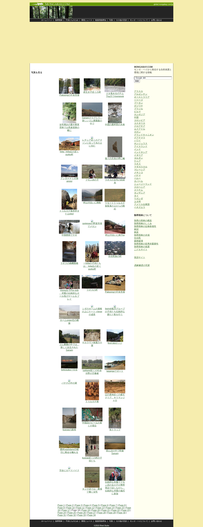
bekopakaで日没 (69, 370)
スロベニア (139, 187)
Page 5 (95, 505)
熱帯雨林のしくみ (143, 223)
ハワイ (137, 140)
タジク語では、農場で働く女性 (92, 490)
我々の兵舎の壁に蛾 (115, 158)
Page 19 (86, 510)
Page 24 (62, 513)
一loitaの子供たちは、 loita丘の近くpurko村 (92, 266)
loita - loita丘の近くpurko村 (69, 153)
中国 (136, 117)
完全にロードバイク (69, 470)
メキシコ (138, 172)
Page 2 (69, 505)
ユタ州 (137, 201)
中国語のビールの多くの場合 (92, 424)
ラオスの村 (92, 290)
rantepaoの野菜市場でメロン (92, 225)
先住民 (137, 238)
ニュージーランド (143, 184)
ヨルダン (138, 158)
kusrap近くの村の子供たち (92, 459)
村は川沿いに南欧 (92, 202)
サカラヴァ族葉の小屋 (92, 344)
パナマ (137, 175)
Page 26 (81, 513)
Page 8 (122, 505)
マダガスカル (140, 166)
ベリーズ (138, 100)
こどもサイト (140, 249)
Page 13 (100, 508)
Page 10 (70, 508)
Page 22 (115, 510)
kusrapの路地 (69, 430)
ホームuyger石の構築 (69, 321)
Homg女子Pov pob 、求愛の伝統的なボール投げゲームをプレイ (69, 294)
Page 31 (62, 515)
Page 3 (78, 505)
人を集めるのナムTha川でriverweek (115, 95)
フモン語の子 (92, 180)
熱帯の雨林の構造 (143, 220)
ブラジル (138, 108)
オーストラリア (142, 97)
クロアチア (139, 126)
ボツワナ (138, 106)
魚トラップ (114, 430)
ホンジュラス (140, 143)
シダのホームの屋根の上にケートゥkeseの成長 (92, 311)
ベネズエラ (139, 207)
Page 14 (110, 508)
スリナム (138, 190)
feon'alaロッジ (115, 343)
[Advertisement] (101, 42)
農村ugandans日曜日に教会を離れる (69, 451)
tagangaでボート (114, 371)
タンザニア (139, 193)
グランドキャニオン (144, 135)
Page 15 (120, 508)
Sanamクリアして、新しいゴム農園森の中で (92, 121)
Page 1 (61, 505)
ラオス (137, 164)
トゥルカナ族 (92, 401)
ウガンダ (138, 198)
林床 (136, 232)
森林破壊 (138, 241)
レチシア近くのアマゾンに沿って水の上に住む (92, 143)
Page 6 (104, 505)
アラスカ (138, 91)
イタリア (138, 155)
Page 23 (125, 510)
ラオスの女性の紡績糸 (115, 181)
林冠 (136, 229)
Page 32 (72, 515)
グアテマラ (139, 137)
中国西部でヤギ (69, 235)
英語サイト (139, 257)
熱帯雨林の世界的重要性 (146, 244)
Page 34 (91, 515)
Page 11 (80, 508)
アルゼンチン (140, 94)
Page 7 (113, 505)
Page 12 (90, 508)
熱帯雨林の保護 (142, 246)
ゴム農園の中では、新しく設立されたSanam (69, 347)
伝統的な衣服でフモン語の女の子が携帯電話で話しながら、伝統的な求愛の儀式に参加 (115, 488)
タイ (136, 195)
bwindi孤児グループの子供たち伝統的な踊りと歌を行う (115, 311)
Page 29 (111, 513)
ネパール (138, 181)
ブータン (138, 103)
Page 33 (81, 515)
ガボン (137, 132)
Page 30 (121, 513)
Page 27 (91, 513)
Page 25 (72, 513)
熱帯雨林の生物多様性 (145, 226)
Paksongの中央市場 (69, 95)
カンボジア (139, 114)
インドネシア (140, 152)
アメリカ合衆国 (142, 204)
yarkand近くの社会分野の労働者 (92, 371)
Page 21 (106, 510)
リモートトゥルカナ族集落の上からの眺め (115, 206)
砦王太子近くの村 (92, 92)
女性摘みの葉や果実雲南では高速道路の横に (69, 127)
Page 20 (96, 510)
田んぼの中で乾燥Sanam (115, 452)
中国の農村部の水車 (115, 124)
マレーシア (139, 169)
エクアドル (139, 129)
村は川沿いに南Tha (115, 235)
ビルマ (137, 111)
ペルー (137, 178)
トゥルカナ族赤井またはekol (69, 212)
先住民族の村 (115, 256)
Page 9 (61, 508)
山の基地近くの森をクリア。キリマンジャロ (115, 397)
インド (137, 149)
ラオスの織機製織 (69, 263)
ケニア (137, 161)
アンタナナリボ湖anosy (69, 179)
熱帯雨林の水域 (142, 235)
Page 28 (101, 513)
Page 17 (66, 510)
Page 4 (87, 505)
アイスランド (140, 146)
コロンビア (139, 120)
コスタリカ (139, 123)
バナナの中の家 (69, 383)
